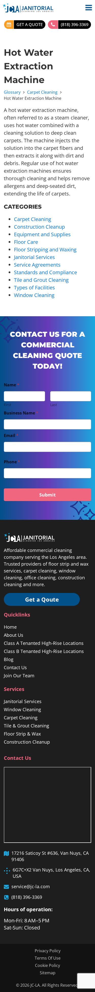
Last (53, 405)
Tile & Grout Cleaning (26, 726)
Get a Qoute (42, 599)
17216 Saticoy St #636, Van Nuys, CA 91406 (50, 856)
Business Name (21, 413)
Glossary (12, 92)
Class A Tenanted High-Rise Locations (44, 643)
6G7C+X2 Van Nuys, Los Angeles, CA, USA (51, 873)
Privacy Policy (48, 951)
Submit (47, 495)
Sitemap (47, 973)
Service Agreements (37, 264)
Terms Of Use (48, 958)
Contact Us (15, 667)
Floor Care (26, 242)
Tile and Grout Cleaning (41, 279)
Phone (12, 462)
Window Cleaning (34, 295)
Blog (8, 659)
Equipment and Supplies (42, 234)
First (7, 405)
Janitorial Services (34, 257)
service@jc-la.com (30, 886)
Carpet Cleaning (42, 92)
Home (10, 627)
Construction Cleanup (39, 226)
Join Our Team (19, 675)
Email (11, 435)
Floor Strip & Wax (22, 734)
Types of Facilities (34, 287)
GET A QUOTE (29, 24)
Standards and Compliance (45, 272)
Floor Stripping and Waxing (45, 249)
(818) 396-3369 (74, 24)
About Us (13, 635)
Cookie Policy (47, 965)
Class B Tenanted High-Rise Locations (44, 651)
